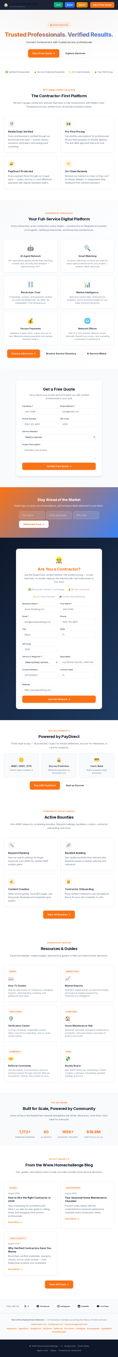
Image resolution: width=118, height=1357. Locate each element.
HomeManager (59, 1331)
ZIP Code (64, 418)
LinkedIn (85, 1306)
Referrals (58, 1328)
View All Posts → (59, 1284)
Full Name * (27, 406)
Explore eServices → (24, 353)
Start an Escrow (75, 785)
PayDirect (47, 1328)
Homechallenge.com (24, 3)
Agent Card (42, 1350)
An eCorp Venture (17, 7)
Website (26, 684)
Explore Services (75, 53)
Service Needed (29, 431)
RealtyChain (70, 1346)
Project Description (31, 444)
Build (70, 5)
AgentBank (106, 1328)
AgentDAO (24, 1328)
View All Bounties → (59, 914)
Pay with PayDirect (45, 785)
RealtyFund (35, 1328)
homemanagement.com (76, 1324)
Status (53, 1350)
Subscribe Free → (33, 524)
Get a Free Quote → (43, 53)
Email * (25, 616)
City (24, 629)
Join (58, 5)
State (62, 629)
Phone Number (29, 418)
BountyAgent (93, 1328)
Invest (82, 5)
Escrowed (69, 1328)
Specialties (65, 656)
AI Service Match (96, 353)
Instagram (65, 1306)
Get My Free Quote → (59, 466)
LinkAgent (80, 1328)
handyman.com (55, 1324)
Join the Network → (59, 699)
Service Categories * (32, 656)
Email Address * (67, 406)
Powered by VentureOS (70, 1350)
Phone (63, 616)
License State (66, 669)
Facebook (44, 1306)
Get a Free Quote (102, 5)
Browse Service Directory (61, 353)
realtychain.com (38, 1324)
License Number (30, 669)
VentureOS (11, 1328)
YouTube (104, 1306)
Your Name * (66, 603)
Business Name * (30, 603)
